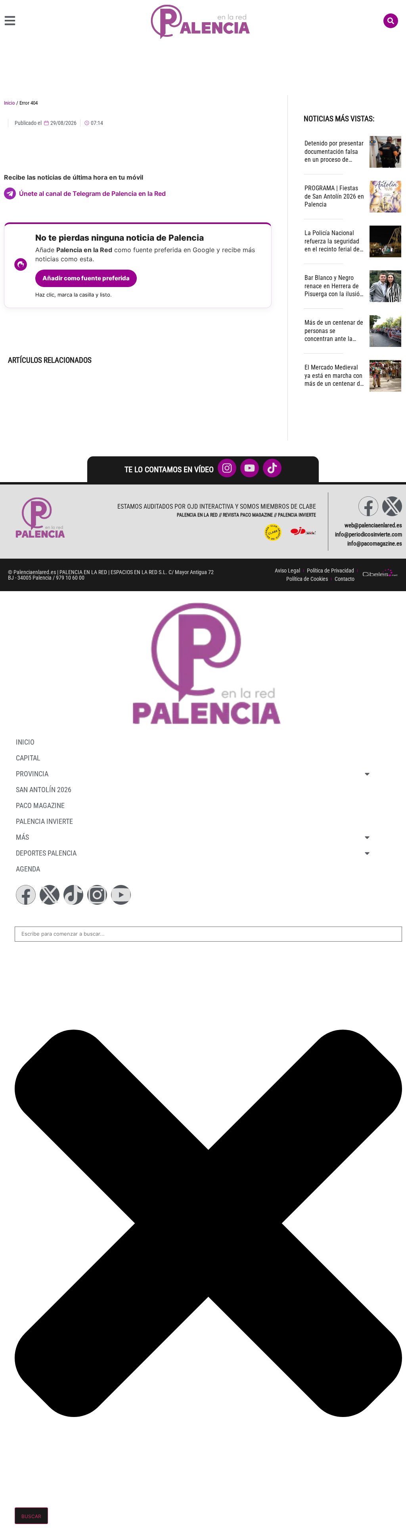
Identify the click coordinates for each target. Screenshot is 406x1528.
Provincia (32, 774)
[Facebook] (368, 506)
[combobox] (208, 934)
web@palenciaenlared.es (373, 525)
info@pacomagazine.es (374, 543)
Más (22, 837)
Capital (28, 758)
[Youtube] (121, 895)
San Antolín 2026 (43, 789)
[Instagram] (97, 895)
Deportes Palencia (46, 853)
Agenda (28, 869)
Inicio (9, 103)
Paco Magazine (40, 805)
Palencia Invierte (44, 821)
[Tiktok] (73, 895)
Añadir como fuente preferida (86, 278)
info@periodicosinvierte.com (368, 534)
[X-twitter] (392, 506)
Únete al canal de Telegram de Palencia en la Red (92, 193)
